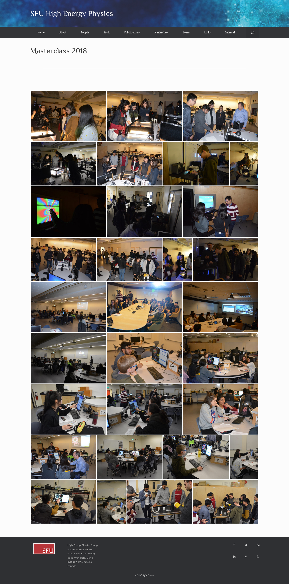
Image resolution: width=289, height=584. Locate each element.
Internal (230, 32)
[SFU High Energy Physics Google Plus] (258, 545)
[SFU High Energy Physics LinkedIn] (234, 557)
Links (207, 32)
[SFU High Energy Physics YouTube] (258, 557)
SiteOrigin (142, 575)
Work (107, 32)
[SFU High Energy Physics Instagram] (246, 557)
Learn (186, 32)
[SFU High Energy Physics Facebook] (234, 545)
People (85, 32)
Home (41, 32)
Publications (132, 32)
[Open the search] (252, 32)
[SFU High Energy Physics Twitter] (246, 545)
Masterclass (161, 32)
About (62, 32)
